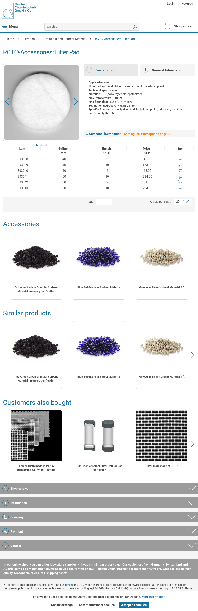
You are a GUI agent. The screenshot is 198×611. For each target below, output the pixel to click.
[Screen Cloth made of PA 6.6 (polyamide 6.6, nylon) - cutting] (36, 436)
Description (105, 70)
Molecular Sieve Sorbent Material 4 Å (161, 287)
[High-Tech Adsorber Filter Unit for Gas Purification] (99, 436)
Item (22, 148)
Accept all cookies (134, 605)
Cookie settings (62, 605)
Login (171, 3)
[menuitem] (171, 3)
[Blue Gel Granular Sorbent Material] (99, 257)
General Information (167, 70)
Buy (180, 148)
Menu (13, 26)
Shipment (67, 584)
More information (153, 597)
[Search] (135, 27)
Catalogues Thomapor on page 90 (147, 134)
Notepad (187, 3)
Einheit (106, 151)
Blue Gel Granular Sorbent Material (99, 287)
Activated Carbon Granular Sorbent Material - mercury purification (36, 289)
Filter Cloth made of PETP (162, 465)
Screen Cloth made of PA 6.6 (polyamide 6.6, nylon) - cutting (36, 467)
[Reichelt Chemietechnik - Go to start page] (19, 11)
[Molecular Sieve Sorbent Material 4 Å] (161, 257)
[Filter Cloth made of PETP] (161, 436)
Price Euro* (146, 151)
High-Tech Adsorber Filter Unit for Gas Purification (99, 467)
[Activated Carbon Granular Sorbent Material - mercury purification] (36, 257)
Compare (95, 134)
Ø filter (63, 151)
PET (103, 94)
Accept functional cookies (97, 605)
